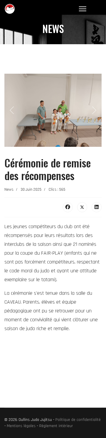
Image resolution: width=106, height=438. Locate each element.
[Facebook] (68, 207)
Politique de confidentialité (78, 419)
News (9, 189)
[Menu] (82, 9)
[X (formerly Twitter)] (82, 207)
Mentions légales (21, 426)
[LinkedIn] (97, 207)
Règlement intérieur (56, 426)
